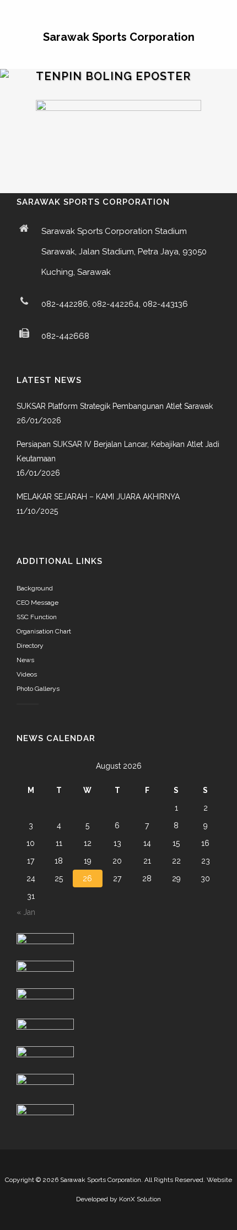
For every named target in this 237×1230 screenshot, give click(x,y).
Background (35, 588)
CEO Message (37, 602)
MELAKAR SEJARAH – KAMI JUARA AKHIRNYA (98, 496)
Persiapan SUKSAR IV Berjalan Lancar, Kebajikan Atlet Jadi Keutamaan (118, 451)
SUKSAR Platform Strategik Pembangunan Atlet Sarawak (115, 406)
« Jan (26, 912)
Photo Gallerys (38, 689)
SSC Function (37, 617)
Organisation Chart (44, 631)
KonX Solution (140, 1199)
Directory (30, 645)
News (25, 660)
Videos (27, 674)
